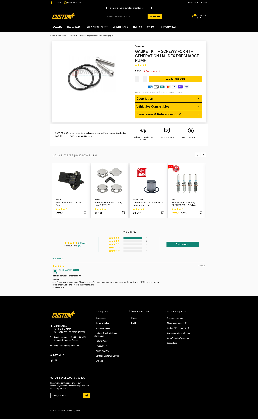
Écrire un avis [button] (182, 244)
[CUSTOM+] (63, 16)
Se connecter (193, 3)
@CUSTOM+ (57, 2)
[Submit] (86, 395)
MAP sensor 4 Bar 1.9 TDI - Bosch (69, 203)
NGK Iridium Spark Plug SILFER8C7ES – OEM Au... (185, 203)
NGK (173, 199)
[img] (58, 266)
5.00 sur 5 (82, 243)
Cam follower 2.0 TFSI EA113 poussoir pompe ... (148, 203)
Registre (204, 3)
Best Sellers (86, 133)
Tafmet (97, 199)
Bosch (58, 199)
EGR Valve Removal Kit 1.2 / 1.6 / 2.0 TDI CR (108, 203)
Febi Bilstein (138, 199)
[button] (141, 65)
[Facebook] (51, 361)
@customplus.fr (74, 2)
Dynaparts (139, 46)
